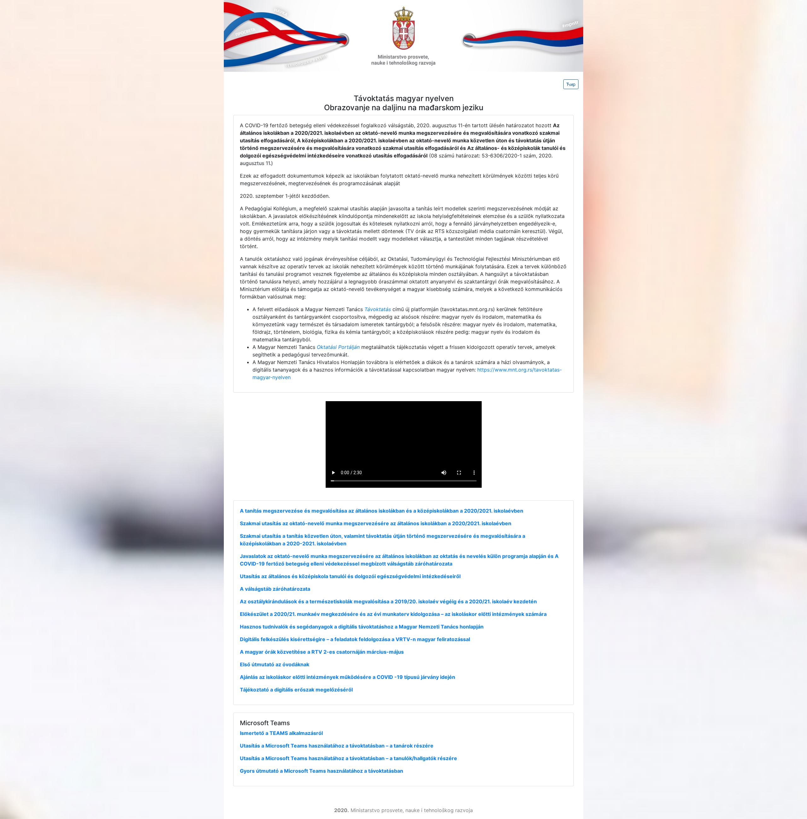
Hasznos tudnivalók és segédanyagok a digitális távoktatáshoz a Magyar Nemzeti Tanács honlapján (362, 626)
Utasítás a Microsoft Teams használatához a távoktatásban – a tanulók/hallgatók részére (348, 758)
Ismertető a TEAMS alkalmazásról (281, 733)
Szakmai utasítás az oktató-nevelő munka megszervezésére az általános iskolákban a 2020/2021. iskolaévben (375, 523)
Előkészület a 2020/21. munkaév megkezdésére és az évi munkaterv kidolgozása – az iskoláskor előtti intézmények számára (393, 614)
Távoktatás (377, 309)
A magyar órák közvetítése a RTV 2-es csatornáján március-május (322, 652)
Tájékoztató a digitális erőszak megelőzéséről (296, 689)
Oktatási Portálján (338, 347)
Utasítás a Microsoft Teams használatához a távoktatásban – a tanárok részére (336, 745)
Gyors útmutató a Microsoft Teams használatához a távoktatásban (321, 771)
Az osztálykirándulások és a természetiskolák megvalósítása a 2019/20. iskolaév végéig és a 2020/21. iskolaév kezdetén (388, 601)
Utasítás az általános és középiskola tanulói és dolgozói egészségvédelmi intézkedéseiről (350, 576)
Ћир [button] (571, 84)
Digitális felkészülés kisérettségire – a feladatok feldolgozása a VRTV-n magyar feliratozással (355, 639)
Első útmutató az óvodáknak (274, 664)
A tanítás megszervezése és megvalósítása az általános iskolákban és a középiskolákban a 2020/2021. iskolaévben (381, 511)
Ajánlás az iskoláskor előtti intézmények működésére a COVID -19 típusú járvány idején (347, 677)
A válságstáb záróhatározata (275, 589)
